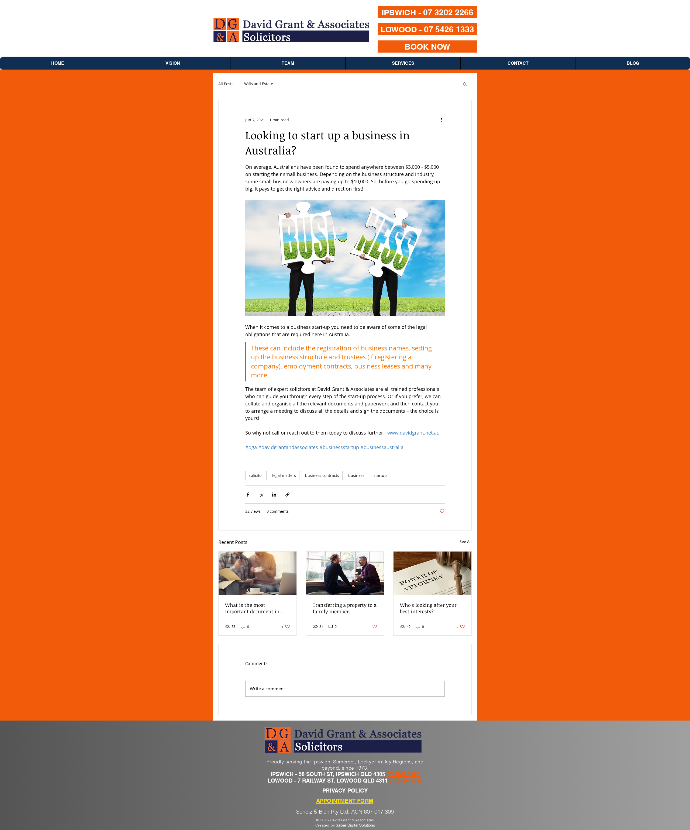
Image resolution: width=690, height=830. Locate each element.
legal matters (284, 475)
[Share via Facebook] (247, 494)
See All (466, 541)
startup (380, 475)
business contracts (322, 475)
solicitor (256, 475)
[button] (464, 84)
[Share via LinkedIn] (274, 494)
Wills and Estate (258, 83)
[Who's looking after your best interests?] (432, 573)
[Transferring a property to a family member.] (345, 573)
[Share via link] (287, 494)
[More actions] (441, 119)
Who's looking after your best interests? (428, 608)
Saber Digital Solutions (355, 825)
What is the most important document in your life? (252, 608)
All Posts (225, 83)
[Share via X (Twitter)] (261, 494)
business (356, 475)
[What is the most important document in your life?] (257, 573)
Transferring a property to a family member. (345, 608)
